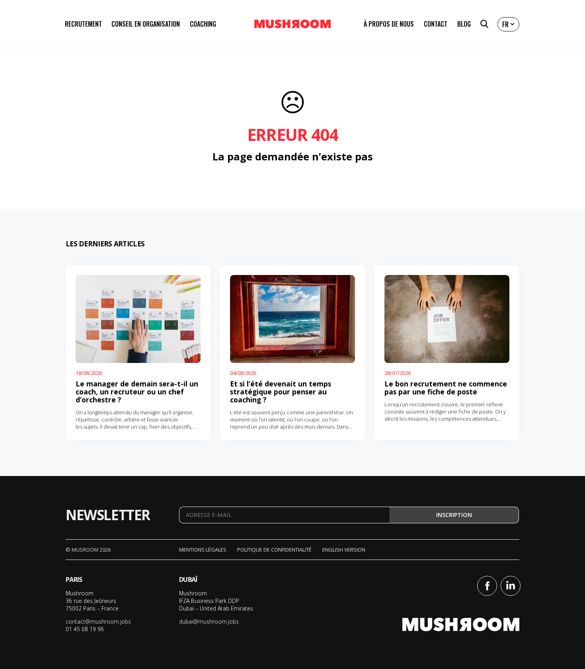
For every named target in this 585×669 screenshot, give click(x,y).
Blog (464, 24)
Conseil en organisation (145, 24)
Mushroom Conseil (292, 24)
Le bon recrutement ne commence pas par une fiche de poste (445, 387)
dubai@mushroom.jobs (209, 621)
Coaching (203, 24)
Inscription (454, 515)
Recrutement (83, 24)
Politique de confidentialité (274, 549)
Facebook (487, 586)
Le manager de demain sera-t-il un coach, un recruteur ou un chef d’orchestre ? (137, 391)
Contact (435, 24)
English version (343, 549)
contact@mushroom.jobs (98, 621)
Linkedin (511, 586)
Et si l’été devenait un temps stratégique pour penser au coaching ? (280, 391)
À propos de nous (389, 24)
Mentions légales (202, 549)
